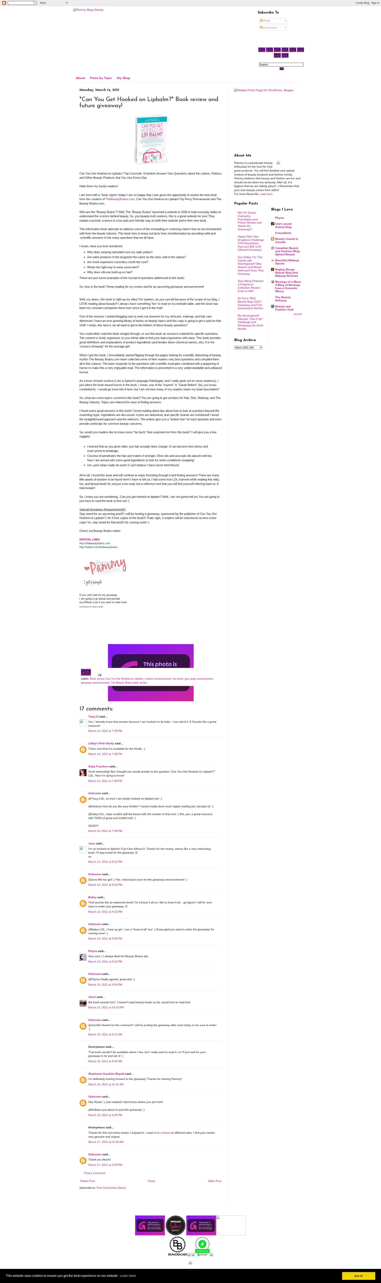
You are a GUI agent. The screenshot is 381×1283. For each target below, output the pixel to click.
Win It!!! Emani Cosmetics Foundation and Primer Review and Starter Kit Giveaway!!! (250, 221)
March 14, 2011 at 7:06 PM (105, 730)
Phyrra (92, 951)
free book (177, 678)
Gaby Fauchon (98, 766)
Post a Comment (94, 1173)
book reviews (162, 1132)
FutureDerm (283, 232)
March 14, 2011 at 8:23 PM (105, 884)
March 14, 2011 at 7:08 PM (105, 753)
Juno (91, 843)
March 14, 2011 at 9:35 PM (105, 938)
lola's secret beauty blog (283, 225)
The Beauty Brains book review (129, 682)
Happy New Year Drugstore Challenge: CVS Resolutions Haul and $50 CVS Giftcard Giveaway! (251, 243)
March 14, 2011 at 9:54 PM (105, 984)
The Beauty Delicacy (283, 299)
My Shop (123, 78)
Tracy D (93, 716)
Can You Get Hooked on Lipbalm (124, 678)
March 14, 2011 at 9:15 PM (105, 911)
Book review (97, 678)
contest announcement (158, 678)
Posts (266, 20)
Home (151, 1181)
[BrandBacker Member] (178, 1255)
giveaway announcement (95, 682)
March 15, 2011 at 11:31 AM (106, 1084)
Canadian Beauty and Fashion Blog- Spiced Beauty (287, 251)
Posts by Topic (101, 78)
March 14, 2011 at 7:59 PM (105, 831)
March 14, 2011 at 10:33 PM (106, 1007)
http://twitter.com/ (89, 547)
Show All (298, 314)
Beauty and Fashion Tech (284, 308)
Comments (270, 27)
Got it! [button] (358, 1275)
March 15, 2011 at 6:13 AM (105, 1034)
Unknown (94, 793)
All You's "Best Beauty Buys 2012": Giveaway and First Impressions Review (250, 303)
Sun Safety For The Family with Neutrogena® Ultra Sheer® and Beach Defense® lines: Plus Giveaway (251, 265)
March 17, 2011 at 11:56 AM (106, 1141)
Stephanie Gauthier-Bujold (106, 1073)
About (80, 78)
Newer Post (87, 1181)
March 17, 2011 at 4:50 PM (105, 1164)
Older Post (214, 1181)
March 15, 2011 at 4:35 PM (105, 1115)
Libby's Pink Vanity (101, 743)
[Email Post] (99, 674)
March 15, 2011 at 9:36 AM (105, 1061)
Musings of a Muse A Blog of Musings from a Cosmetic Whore (288, 286)
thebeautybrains (108, 547)
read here (266, 194)
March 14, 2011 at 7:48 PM (105, 780)
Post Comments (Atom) (111, 1187)
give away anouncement (199, 678)
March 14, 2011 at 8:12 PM (105, 861)
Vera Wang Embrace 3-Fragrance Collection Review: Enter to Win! (251, 285)
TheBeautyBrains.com (120, 199)
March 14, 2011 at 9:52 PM (105, 961)
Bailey (92, 897)
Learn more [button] (128, 1275)
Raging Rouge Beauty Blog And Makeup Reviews (286, 272)
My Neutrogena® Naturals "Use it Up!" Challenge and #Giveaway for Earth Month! (250, 322)
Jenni (92, 996)
